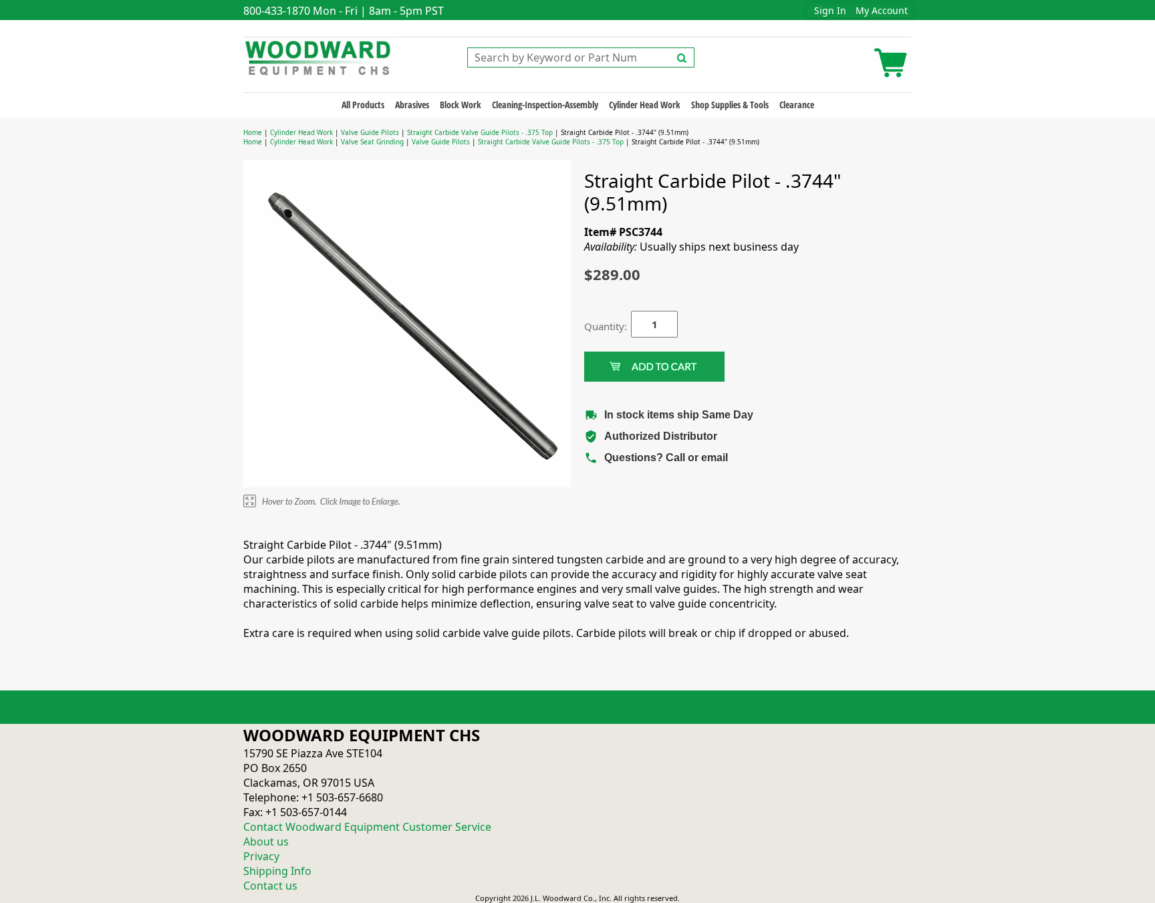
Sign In (830, 10)
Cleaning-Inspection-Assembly (545, 104)
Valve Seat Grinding (372, 141)
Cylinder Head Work (644, 104)
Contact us (270, 885)
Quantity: (597, 326)
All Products (363, 104)
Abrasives (412, 104)
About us (266, 841)
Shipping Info (277, 871)
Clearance (796, 104)
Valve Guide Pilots (370, 132)
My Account (882, 10)
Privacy (261, 856)
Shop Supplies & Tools (730, 104)
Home (252, 132)
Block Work (460, 104)
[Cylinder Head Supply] (318, 56)
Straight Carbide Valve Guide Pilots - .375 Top (480, 132)
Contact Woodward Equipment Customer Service (367, 826)
